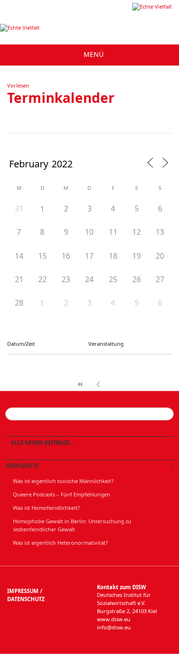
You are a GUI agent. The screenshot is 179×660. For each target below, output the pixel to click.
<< (81, 384)
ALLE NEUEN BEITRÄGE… (42, 442)
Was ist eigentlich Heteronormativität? (60, 542)
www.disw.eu (113, 619)
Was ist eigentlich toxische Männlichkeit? (63, 480)
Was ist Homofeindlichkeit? (46, 507)
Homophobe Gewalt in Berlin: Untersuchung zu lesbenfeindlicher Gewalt (72, 525)
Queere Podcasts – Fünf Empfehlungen (61, 494)
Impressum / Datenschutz (25, 595)
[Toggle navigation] (89, 54)
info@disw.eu (114, 627)
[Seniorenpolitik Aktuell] (152, 6)
